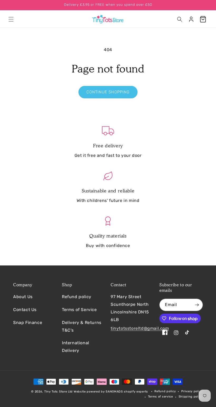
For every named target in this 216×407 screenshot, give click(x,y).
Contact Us (25, 309)
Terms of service (160, 396)
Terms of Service (79, 309)
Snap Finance (27, 322)
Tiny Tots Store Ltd (58, 391)
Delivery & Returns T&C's (81, 326)
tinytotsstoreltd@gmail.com (140, 328)
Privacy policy (192, 391)
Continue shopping (108, 92)
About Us (23, 296)
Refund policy (76, 296)
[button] (11, 19)
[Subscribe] (197, 305)
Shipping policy (191, 396)
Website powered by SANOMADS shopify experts (111, 391)
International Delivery (75, 346)
